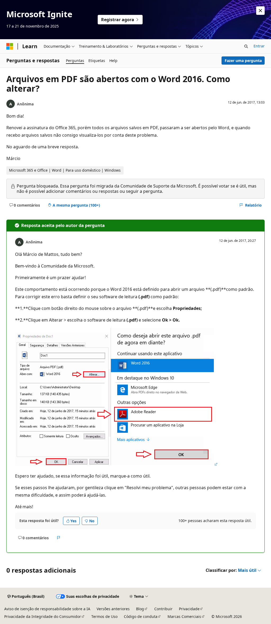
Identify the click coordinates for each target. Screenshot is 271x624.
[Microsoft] (9, 46)
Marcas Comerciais (184, 616)
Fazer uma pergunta (243, 60)
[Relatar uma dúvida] (58, 537)
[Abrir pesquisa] (246, 46)
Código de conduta (140, 616)
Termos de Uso (104, 616)
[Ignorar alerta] (260, 10)
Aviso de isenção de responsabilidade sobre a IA (47, 608)
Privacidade (189, 608)
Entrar (259, 45)
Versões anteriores (113, 608)
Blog (140, 608)
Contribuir (163, 608)
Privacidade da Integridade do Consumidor (42, 616)
